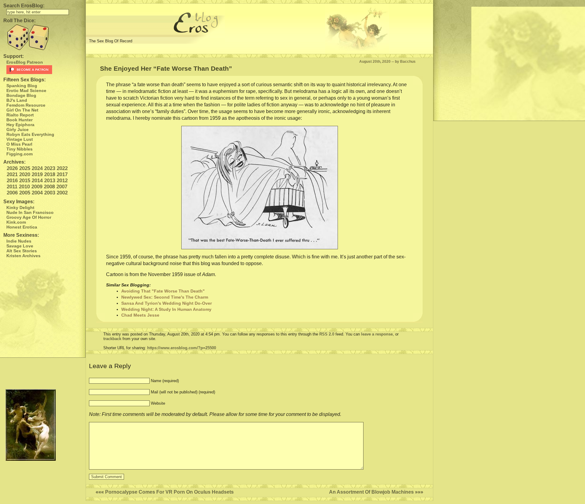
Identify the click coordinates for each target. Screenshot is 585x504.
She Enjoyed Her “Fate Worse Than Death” (166, 68)
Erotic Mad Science (26, 90)
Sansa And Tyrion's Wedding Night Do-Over (166, 303)
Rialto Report (20, 114)
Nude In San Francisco (30, 212)
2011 (12, 187)
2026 (12, 168)
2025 (24, 168)
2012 (62, 180)
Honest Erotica (21, 227)
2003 (49, 193)
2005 (24, 193)
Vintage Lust (19, 139)
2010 (24, 187)
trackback (112, 338)
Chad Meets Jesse (140, 315)
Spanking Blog (21, 85)
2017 (62, 174)
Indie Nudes (18, 241)
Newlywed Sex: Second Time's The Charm (164, 297)
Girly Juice (17, 129)
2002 (62, 193)
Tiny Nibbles (19, 149)
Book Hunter (19, 119)
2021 (12, 174)
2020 (24, 174)
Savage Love (19, 245)
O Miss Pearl (19, 144)
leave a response (377, 334)
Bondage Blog (21, 95)
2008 (49, 187)
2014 (37, 180)
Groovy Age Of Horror (28, 217)
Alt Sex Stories (21, 250)
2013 (49, 180)
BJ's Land (16, 100)
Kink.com (16, 222)
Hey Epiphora (20, 124)
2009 (36, 187)
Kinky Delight (20, 207)
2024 (37, 168)
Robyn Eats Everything (30, 134)
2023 (49, 168)
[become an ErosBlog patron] (44, 69)
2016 (12, 180)
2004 (37, 193)
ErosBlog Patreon (24, 62)
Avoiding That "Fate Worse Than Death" (163, 291)
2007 (61, 187)
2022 (62, 168)
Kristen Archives (23, 255)
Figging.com (19, 153)
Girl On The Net (22, 110)
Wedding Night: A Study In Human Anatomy (166, 309)
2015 (24, 180)
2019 (37, 174)
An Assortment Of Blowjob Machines (371, 492)
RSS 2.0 (326, 334)
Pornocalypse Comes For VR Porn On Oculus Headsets (169, 492)
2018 (49, 174)
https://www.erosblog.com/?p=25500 (181, 348)
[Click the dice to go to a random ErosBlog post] (42, 37)
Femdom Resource (25, 105)
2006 (12, 193)
